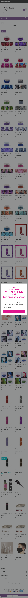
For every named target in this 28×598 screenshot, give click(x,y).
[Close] (25, 285)
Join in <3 (14, 311)
